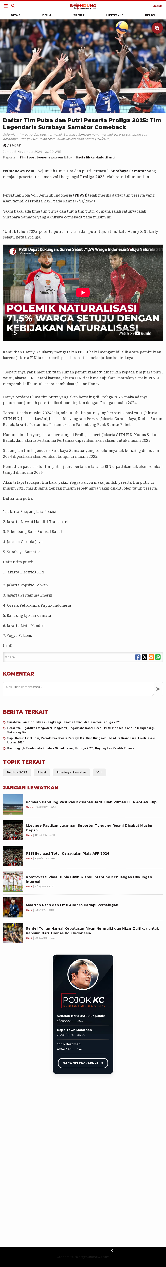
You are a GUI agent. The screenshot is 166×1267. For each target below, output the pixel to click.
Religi (150, 15)
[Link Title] (6, 6)
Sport (79, 15)
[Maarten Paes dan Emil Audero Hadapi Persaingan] (13, 907)
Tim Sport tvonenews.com (41, 157)
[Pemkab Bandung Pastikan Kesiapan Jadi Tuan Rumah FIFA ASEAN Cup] (13, 804)
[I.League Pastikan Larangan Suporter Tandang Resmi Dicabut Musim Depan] (13, 830)
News (16, 15)
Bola (47, 15)
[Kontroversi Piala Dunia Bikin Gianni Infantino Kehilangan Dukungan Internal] (13, 881)
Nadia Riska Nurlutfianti (95, 157)
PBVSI (80, 195)
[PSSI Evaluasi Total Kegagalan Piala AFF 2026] (13, 856)
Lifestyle (114, 15)
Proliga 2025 (92, 177)
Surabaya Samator (128, 171)
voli (56, 177)
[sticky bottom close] (111, 1250)
